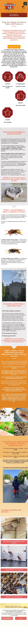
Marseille (4, 397)
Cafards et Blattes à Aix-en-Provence (14, 569)
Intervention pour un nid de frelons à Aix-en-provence (14, 542)
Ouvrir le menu (25, 3)
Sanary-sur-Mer (12, 399)
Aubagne (10, 397)
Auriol (3, 398)
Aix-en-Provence (17, 397)
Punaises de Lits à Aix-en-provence (14, 596)
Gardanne (13, 398)
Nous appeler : (14, 15)
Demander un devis (14, 46)
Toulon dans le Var (21, 399)
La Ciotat (8, 398)
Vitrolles (23, 397)
